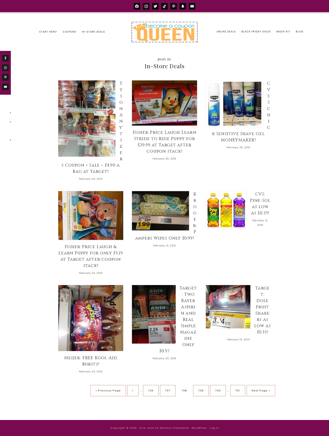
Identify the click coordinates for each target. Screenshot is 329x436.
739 (202, 390)
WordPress (199, 428)
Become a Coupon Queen (164, 32)
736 (152, 390)
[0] (4, 113)
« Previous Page (108, 390)
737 (169, 390)
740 (219, 390)
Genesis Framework (174, 428)
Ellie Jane (147, 428)
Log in (214, 428)
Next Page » (261, 390)
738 (185, 390)
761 (239, 390)
